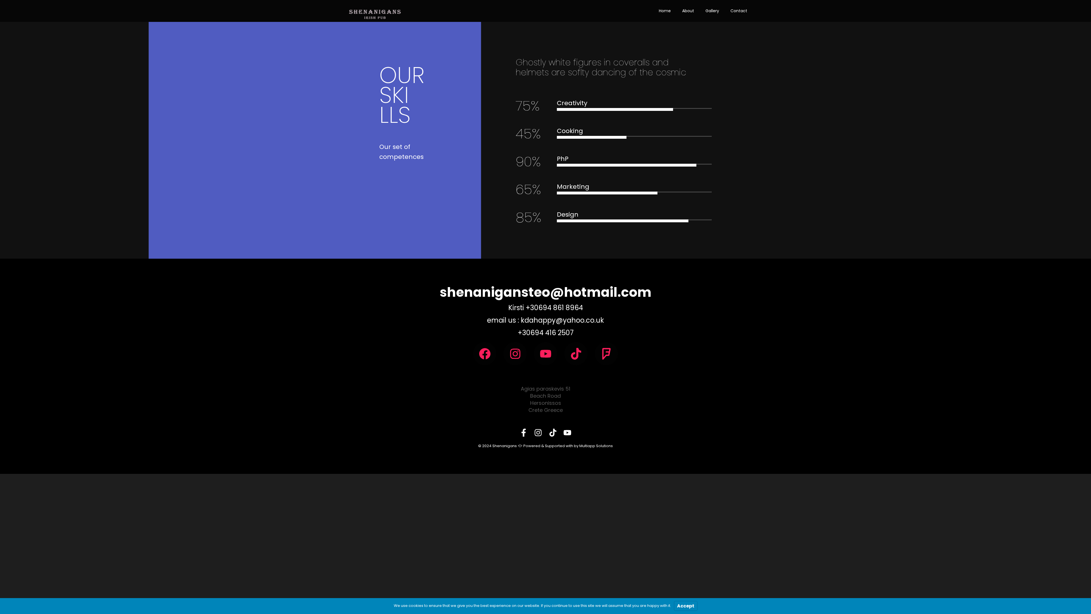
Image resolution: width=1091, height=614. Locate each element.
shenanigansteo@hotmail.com (545, 292)
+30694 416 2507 (546, 332)
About (688, 11)
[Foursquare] (606, 353)
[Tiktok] (576, 353)
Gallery (712, 11)
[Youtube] (545, 353)
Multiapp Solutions (596, 446)
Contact (738, 11)
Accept (685, 606)
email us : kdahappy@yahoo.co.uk (545, 320)
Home (665, 11)
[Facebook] (484, 353)
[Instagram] (515, 353)
